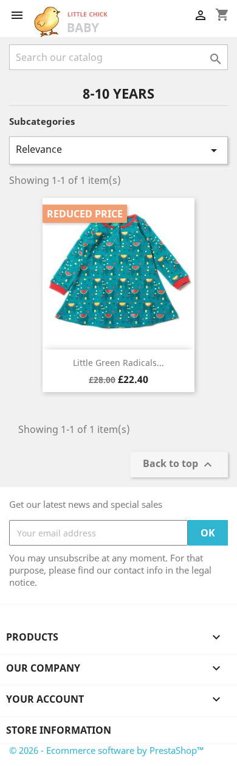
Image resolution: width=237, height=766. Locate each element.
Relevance (118, 150)
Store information (58, 730)
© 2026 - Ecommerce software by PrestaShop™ (106, 750)
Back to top (179, 465)
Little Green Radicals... (118, 362)
